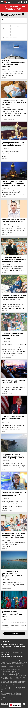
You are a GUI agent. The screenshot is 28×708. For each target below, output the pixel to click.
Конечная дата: (5, 35)
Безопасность (6, 588)
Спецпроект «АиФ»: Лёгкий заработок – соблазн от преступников (14, 8)
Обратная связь (6, 652)
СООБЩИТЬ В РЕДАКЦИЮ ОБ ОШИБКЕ (12, 656)
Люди (4, 272)
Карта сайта (5, 654)
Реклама (4, 644)
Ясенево (4, 158)
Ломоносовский (7, 357)
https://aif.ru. (9, 697)
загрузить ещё (14, 633)
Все (3, 20)
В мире (4, 77)
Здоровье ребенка (8, 119)
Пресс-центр (5, 650)
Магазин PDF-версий (16, 650)
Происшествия (7, 393)
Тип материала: (5, 25)
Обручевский (6, 627)
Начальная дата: (5, 31)
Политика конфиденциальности (10, 700)
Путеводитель (17, 652)
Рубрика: (4, 28)
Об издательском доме (15, 644)
